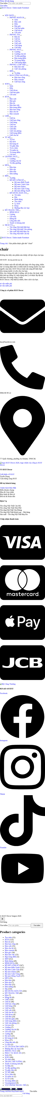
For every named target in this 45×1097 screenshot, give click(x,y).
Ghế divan (18, 30)
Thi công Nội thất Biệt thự (20, 227)
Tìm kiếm (37, 925)
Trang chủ (4, 243)
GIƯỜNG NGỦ (11, 157)
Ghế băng (18, 45)
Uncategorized (10, 1083)
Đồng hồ (13, 219)
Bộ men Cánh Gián (21, 184)
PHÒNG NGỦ (15, 50)
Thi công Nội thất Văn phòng (21, 229)
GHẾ (7, 116)
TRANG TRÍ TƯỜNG (14, 1062)
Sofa (16, 20)
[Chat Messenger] (5, 1089)
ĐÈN (7, 165)
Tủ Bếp (17, 73)
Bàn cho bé (14, 112)
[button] (3, 6)
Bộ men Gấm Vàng (21, 189)
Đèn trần (13, 172)
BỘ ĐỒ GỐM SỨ (17, 180)
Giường (17, 52)
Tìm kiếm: (4, 925)
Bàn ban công (19, 77)
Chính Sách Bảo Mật (8, 488)
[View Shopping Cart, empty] (22, 10)
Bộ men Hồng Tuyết (22, 191)
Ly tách (17, 204)
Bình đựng (18, 199)
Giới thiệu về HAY (7, 474)
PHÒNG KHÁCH (17, 18)
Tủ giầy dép (14, 146)
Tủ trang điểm (19, 60)
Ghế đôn (17, 47)
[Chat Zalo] (12, 1089)
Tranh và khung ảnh (17, 223)
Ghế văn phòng (20, 69)
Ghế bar (17, 41)
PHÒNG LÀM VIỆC (18, 65)
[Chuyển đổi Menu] (25, 18)
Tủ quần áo (14, 150)
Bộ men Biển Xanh (21, 182)
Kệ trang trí (14, 144)
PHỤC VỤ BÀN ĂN (13, 1053)
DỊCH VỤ (9, 225)
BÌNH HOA (14, 212)
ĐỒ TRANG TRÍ (12, 210)
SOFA (7, 84)
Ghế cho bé (14, 135)
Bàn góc (17, 26)
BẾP (11, 71)
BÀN (7, 97)
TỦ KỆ (8, 137)
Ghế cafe (17, 43)
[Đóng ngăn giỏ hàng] (2, 919)
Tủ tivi (12, 139)
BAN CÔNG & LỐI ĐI (19, 75)
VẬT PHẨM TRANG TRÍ (15, 1085)
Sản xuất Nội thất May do (19, 231)
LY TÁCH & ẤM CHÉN (14, 1047)
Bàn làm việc (19, 67)
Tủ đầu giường (20, 56)
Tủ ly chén (14, 148)
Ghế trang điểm (20, 62)
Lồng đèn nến (15, 221)
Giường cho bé (20, 54)
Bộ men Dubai (20, 186)
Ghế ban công (19, 82)
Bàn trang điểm (20, 58)
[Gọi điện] (18, 1089)
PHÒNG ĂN (15, 35)
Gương (12, 214)
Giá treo (13, 154)
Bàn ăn (17, 37)
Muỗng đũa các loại (21, 208)
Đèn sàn (13, 169)
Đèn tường (14, 174)
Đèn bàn (13, 167)
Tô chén (17, 195)
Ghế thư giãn (19, 28)
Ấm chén (17, 201)
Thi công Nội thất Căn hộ (19, 234)
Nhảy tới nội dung (7, 1)
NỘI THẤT (9, 15)
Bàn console (19, 80)
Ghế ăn (17, 39)
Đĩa (15, 197)
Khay (16, 206)
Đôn (16, 24)
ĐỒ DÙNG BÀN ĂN (18, 193)
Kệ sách (13, 142)
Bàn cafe (17, 22)
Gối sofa (17, 32)
